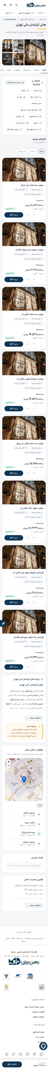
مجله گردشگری (38, 1032)
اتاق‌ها (44, 70)
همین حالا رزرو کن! (24, 932)
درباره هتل (27, 70)
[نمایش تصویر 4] (18, 59)
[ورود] (10, 5)
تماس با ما (40, 1037)
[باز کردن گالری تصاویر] (35, 52)
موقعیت (17, 70)
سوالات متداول (38, 1016)
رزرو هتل (42, 19)
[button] (24, 779)
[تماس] (16, 5)
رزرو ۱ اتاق (14, 214)
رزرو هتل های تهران (27, 19)
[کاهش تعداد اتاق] (40, 215)
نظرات (9, 70)
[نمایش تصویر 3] (7, 45)
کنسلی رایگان (22, 151)
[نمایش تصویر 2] (18, 45)
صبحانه (33, 151)
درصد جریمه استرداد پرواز (34, 1006)
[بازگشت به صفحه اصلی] (36, 5)
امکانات (36, 70)
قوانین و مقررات (38, 1011)
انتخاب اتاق (12, 1064)
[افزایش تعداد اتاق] (27, 215)
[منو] (4, 5)
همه (41, 151)
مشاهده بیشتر (35, 718)
